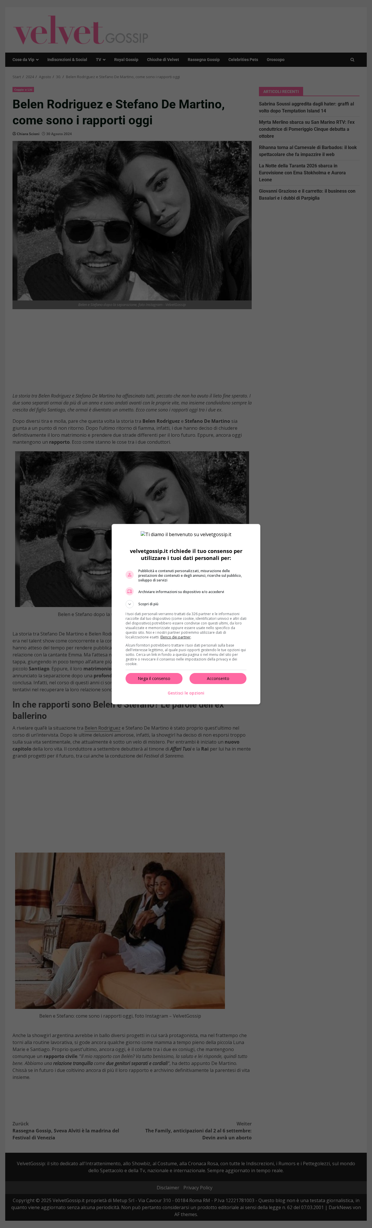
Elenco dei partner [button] (175, 637)
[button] (186, 604)
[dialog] (186, 614)
